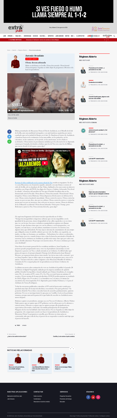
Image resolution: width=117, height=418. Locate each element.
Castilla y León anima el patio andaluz (64, 336)
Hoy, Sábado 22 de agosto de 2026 (58, 27)
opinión (24, 325)
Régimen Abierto (22, 50)
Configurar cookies (105, 416)
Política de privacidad (82, 416)
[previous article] (108, 39)
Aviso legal (73, 416)
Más (72, 36)
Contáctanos (37, 399)
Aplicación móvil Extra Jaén (14, 396)
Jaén (4, 36)
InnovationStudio (37, 416)
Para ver (18, 36)
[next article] (104, 39)
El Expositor (80, 36)
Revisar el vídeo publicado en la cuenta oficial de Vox (33, 182)
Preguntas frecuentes (65, 396)
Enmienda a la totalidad (95, 82)
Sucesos (35, 36)
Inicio (8, 50)
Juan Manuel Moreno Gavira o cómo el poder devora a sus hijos (40, 368)
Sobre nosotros (38, 396)
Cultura (42, 36)
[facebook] (9, 132)
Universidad (27, 36)
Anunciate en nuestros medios (42, 401)
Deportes (51, 36)
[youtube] (93, 397)
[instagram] (98, 397)
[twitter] (9, 137)
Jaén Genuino (59, 36)
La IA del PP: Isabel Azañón (96, 158)
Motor (67, 36)
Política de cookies (93, 416)
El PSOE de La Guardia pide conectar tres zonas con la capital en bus (44, 40)
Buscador (62, 401)
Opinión (10, 36)
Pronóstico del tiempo (66, 399)
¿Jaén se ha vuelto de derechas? (16, 336)
